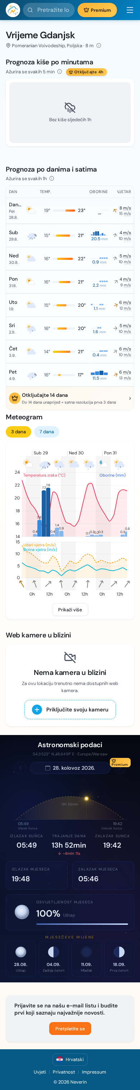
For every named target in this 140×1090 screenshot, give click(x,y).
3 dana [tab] (18, 432)
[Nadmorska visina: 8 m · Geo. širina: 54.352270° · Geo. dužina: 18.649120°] (98, 45)
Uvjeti (40, 1072)
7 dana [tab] (46, 432)
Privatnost (64, 1072)
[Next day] (119, 767)
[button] (127, 10)
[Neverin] (13, 10)
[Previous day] (20, 767)
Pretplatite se (70, 1029)
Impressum (94, 1072)
